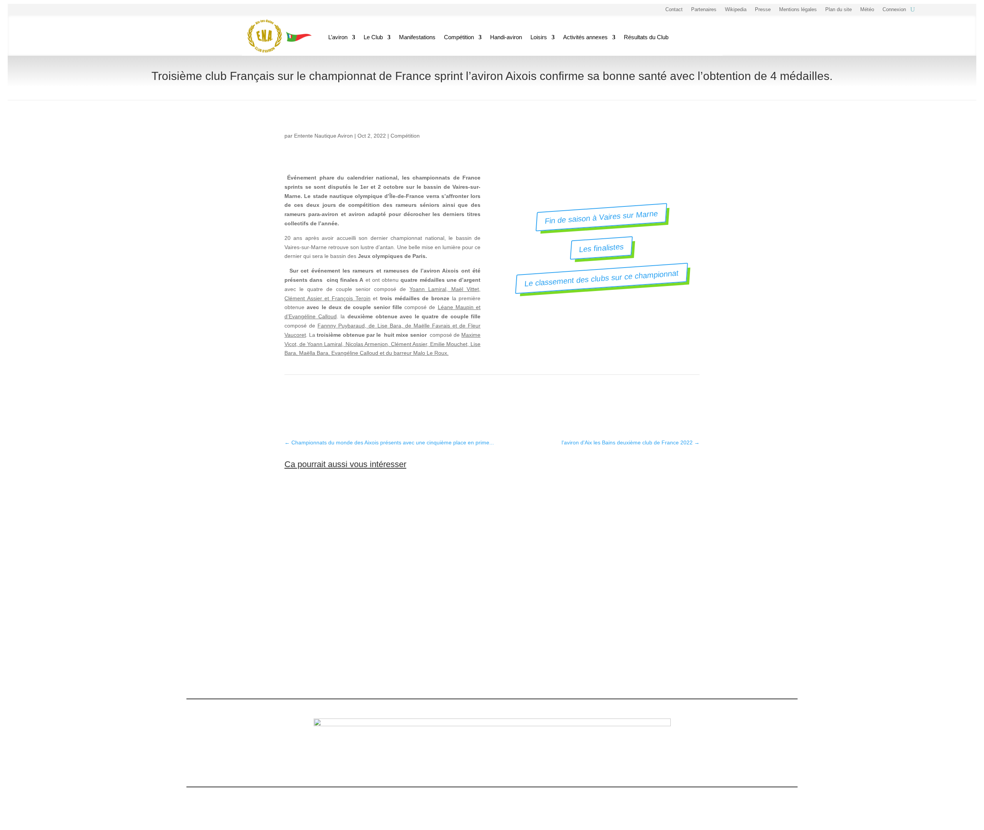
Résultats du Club (646, 37)
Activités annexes (585, 37)
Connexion (894, 9)
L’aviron (337, 37)
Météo (867, 9)
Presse (763, 9)
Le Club (373, 37)
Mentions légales (798, 9)
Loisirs (538, 37)
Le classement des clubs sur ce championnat (601, 278)
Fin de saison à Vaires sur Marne (601, 217)
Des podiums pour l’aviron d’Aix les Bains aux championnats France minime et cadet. (431, 513)
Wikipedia (735, 9)
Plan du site (838, 9)
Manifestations (417, 37)
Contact (674, 9)
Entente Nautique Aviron (323, 136)
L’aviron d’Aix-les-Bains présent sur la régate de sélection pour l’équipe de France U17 (432, 567)
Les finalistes (601, 248)
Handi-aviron (506, 37)
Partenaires (703, 9)
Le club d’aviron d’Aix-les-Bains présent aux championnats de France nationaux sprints (433, 622)
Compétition (459, 37)
